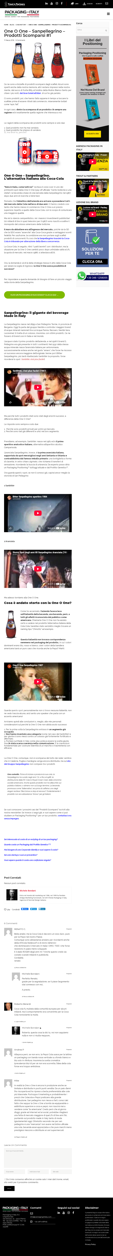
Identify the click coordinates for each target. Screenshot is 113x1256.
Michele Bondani (31, 1028)
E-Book (90, 4)
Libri (76, 4)
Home (6, 25)
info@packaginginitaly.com (40, 1217)
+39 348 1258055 (41, 1222)
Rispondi (69, 929)
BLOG (12, 25)
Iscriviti (99, 4)
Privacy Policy (90, 1244)
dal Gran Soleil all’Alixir (30, 93)
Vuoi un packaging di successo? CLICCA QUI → (34, 295)
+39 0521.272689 (12, 1221)
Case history (21, 25)
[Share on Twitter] (33, 909)
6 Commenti (20, 40)
